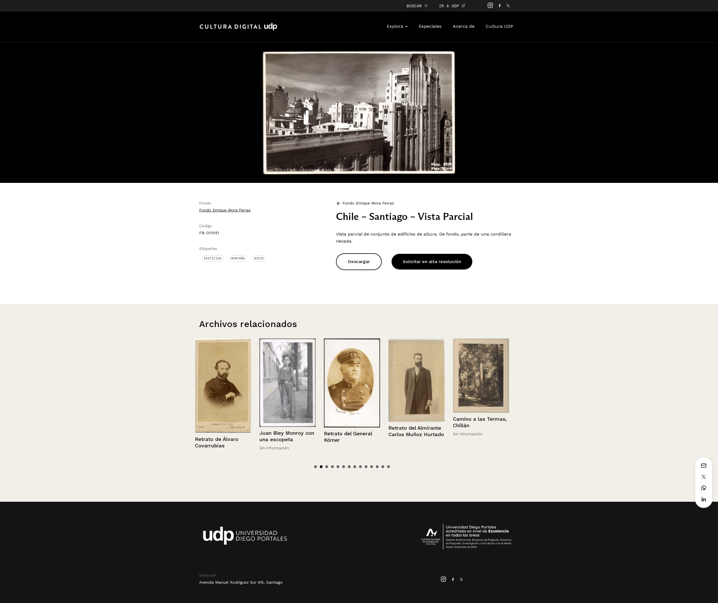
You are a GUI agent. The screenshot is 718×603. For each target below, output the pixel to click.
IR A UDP (450, 5)
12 (377, 466)
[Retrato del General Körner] (287, 383)
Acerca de (464, 26)
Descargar (359, 261)
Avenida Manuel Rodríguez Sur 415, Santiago (241, 582)
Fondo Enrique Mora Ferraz (225, 210)
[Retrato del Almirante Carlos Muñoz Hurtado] (352, 380)
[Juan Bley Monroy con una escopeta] (223, 383)
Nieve (259, 258)
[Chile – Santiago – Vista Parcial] (359, 112)
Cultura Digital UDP (238, 30)
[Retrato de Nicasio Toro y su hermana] (481, 387)
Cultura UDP (499, 26)
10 (366, 466)
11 (371, 466)
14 (388, 466)
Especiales (430, 26)
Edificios (213, 258)
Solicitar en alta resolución (432, 261)
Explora (396, 26)
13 (382, 466)
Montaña (238, 258)
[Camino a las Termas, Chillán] (416, 376)
